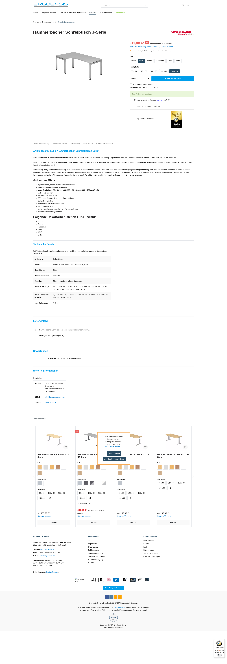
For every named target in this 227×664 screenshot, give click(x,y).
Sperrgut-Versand (44, 516)
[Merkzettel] (183, 5)
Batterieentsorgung (95, 560)
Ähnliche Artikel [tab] (40, 419)
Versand (160, 100)
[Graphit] (85, 483)
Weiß (170, 61)
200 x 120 (174, 71)
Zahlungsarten (93, 550)
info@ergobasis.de (47, 556)
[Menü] (223, 640)
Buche (149, 61)
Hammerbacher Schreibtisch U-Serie (133, 455)
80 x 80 (134, 71)
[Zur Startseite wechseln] (51, 4)
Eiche (178, 61)
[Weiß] (63, 467)
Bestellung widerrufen (113, 588)
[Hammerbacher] (182, 32)
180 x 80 (164, 71)
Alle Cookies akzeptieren (114, 459)
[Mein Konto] (188, 5)
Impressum (92, 544)
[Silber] (39, 483)
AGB (90, 541)
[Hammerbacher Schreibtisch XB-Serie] (93, 439)
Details (54, 522)
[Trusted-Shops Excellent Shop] (176, 119)
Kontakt (146, 544)
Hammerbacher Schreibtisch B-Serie (173, 455)
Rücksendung (148, 550)
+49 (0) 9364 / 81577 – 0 (49, 550)
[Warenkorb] (192, 4)
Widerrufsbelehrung (95, 553)
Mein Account (148, 541)
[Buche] (51, 467)
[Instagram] (111, 597)
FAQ (145, 547)
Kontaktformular (52, 572)
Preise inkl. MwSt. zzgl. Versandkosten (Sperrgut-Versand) (151, 47)
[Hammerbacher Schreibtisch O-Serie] (53, 439)
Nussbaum (160, 61)
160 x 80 (153, 71)
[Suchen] (145, 5)
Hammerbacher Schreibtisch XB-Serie (91, 455)
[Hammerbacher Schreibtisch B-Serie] (173, 439)
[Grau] (45, 467)
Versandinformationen (96, 556)
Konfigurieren (114, 453)
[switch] (219, 655)
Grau (141, 61)
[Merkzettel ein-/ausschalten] (65, 447)
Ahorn (133, 61)
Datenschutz (93, 547)
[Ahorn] (39, 467)
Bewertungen (88, 144)
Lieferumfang (75, 144)
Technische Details (59, 144)
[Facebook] (107, 597)
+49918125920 (50, 403)
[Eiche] (39, 473)
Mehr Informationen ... (113, 447)
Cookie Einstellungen (151, 556)
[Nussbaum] (57, 467)
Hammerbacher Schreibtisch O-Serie (53, 455)
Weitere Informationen (104, 144)
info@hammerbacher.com (55, 397)
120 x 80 (143, 71)
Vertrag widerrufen (150, 553)
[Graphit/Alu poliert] (91, 483)
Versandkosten (119, 607)
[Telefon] (120, 597)
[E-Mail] (115, 597)
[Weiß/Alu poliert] (103, 483)
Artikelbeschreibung (41, 144)
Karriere (91, 563)
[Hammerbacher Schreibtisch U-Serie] (133, 439)
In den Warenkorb (173, 79)
